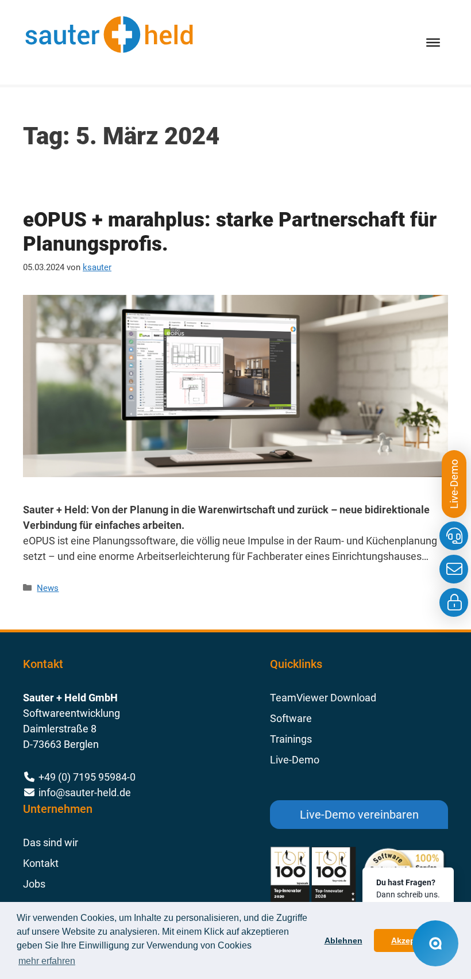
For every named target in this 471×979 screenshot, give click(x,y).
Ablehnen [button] (343, 940)
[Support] (453, 535)
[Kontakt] (453, 569)
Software (291, 718)
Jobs (34, 884)
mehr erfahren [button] (46, 961)
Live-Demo (294, 760)
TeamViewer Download (323, 698)
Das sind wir (50, 842)
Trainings (291, 739)
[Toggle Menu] (433, 42)
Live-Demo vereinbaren (359, 814)
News (48, 588)
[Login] (453, 602)
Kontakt (41, 863)
